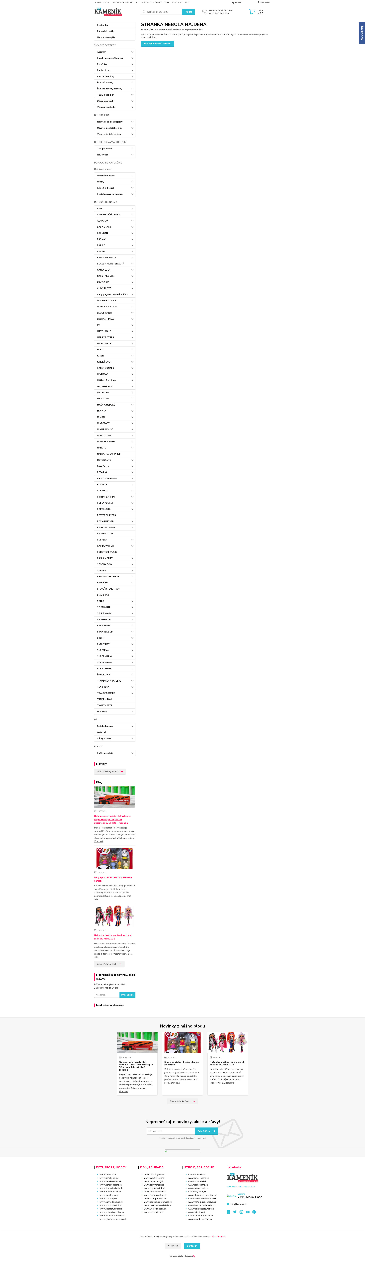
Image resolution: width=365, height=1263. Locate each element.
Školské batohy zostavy (109, 88)
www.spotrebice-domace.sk (158, 1202)
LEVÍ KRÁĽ (102, 374)
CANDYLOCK (103, 269)
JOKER (100, 355)
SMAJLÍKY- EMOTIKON (108, 588)
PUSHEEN (102, 539)
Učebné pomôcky (105, 101)
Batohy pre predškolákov (110, 58)
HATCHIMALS (104, 331)
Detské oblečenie (106, 175)
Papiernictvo (103, 70)
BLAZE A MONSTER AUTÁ (110, 263)
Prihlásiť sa (127, 994)
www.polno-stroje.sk (198, 1188)
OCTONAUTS (104, 460)
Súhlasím (192, 1245)
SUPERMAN (103, 650)
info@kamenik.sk (239, 1204)
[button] (158, 1218)
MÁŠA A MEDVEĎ (106, 404)
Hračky (100, 181)
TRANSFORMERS (106, 693)
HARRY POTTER (105, 337)
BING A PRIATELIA (106, 257)
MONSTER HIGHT (106, 441)
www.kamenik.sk (108, 1174)
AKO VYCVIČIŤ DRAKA (108, 214)
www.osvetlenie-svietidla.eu (158, 1205)
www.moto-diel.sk (197, 1181)
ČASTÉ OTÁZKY (102, 2)
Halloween (102, 154)
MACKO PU (103, 392)
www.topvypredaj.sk (154, 1184)
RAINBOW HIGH (105, 545)
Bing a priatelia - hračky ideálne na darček (113, 879)
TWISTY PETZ (104, 705)
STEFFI (101, 637)
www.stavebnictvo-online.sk (202, 1195)
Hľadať (188, 11)
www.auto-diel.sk (196, 1174)
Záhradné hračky (105, 31)
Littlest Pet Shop (106, 380)
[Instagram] (243, 1212)
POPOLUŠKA (103, 509)
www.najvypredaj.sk (153, 1181)
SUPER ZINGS (104, 668)
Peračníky (102, 64)
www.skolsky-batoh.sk (111, 1205)
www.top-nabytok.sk (154, 1188)
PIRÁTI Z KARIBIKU (107, 478)
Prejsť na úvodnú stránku (157, 43)
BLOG (187, 2)
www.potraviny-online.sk (112, 1212)
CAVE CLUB (103, 282)
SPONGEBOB (104, 619)
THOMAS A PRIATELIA (109, 680)
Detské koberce (105, 726)
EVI (99, 325)
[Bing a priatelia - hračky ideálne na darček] (114, 858)
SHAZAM (102, 570)
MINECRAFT (103, 423)
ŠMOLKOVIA (103, 674)
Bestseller (102, 25)
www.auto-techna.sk (198, 1178)
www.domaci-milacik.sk (111, 1188)
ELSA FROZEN (104, 312)
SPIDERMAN (103, 607)
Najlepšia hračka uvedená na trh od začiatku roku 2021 (113, 937)
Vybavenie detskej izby (109, 134)
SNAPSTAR (103, 595)
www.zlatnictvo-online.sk (112, 1215)
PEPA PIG (102, 472)
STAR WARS (103, 625)
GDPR (166, 2)
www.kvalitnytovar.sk (154, 1178)
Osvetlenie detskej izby (109, 128)
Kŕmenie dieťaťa (105, 187)
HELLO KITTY (104, 343)
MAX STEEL (103, 398)
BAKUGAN (102, 233)
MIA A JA (101, 411)
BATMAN (102, 239)
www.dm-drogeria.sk (154, 1174)
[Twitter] (236, 1212)
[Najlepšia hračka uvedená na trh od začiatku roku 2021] (114, 916)
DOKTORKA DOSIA (107, 300)
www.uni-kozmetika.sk (155, 1208)
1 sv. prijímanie (104, 148)
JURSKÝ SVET (104, 361)
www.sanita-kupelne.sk (111, 1202)
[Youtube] (249, 1212)
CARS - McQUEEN (106, 276)
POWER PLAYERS (106, 515)
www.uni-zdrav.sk (196, 1212)
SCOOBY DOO (104, 564)
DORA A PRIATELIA (107, 306)
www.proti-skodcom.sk (155, 1191)
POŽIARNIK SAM (105, 521)
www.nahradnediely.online (201, 1208)
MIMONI (101, 417)
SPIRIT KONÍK (104, 613)
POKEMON (102, 490)
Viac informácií (218, 1236)
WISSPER (102, 711)
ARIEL (100, 208)
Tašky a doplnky (105, 94)
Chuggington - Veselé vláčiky (112, 294)
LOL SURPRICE (104, 386)
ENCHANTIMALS (105, 319)
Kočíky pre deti (105, 753)
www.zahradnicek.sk (154, 1212)
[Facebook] (230, 1212)
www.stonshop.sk (108, 1198)
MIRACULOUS (104, 435)
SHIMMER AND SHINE (108, 576)
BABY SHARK (104, 227)
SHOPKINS (102, 582)
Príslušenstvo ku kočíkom (110, 194)
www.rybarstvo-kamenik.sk (113, 1219)
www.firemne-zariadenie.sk (201, 1205)
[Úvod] (116, 11)
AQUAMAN (103, 220)
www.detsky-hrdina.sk (110, 1184)
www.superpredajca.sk (155, 1198)
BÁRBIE (101, 245)
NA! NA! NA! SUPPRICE (108, 453)
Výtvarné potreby (106, 107)
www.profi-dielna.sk (198, 1184)
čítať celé (98, 841)
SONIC (100, 601)
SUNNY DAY (103, 644)
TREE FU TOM (104, 699)
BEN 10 (101, 251)
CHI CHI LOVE (104, 288)
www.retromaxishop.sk (155, 1195)
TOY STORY (103, 687)
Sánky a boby (104, 738)
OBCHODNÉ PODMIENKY (122, 2)
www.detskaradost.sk (110, 1181)
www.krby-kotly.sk (197, 1191)
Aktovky (101, 51)
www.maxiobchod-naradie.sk (202, 1198)
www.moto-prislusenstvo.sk (202, 1202)
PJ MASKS (102, 484)
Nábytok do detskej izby (109, 121)
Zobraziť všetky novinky (107, 771)
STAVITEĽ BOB (105, 631)
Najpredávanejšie (106, 37)
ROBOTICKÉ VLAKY (107, 552)
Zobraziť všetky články (107, 964)
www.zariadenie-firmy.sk (200, 1219)
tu (194, 1256)
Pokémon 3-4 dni (106, 496)
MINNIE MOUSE (105, 429)
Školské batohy (105, 82)
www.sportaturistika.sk (111, 1208)
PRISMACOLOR (105, 533)
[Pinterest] (254, 1212)
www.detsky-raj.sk (109, 1178)
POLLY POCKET (105, 503)
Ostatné (101, 732)
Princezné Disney (106, 527)
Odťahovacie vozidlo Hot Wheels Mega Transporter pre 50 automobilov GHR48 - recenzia (112, 820)
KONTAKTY (177, 2)
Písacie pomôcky (105, 76)
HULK (100, 349)
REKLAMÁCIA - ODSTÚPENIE (148, 2)
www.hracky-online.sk (110, 1191)
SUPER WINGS (104, 662)
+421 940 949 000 (219, 13)
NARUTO (101, 447)
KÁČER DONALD (105, 368)
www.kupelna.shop (109, 1195)
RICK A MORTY (105, 558)
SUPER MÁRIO (104, 656)
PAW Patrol (103, 466)
